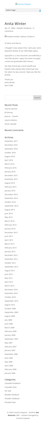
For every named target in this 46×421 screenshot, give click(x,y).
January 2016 (10, 171)
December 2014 (11, 194)
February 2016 (10, 168)
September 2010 (11, 301)
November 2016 (11, 149)
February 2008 (10, 331)
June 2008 (9, 324)
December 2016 (11, 145)
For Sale (8, 391)
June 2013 (9, 236)
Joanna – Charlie (11, 116)
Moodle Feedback (24, 28)
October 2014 (10, 202)
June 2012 (9, 274)
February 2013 (10, 247)
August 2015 (10, 183)
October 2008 (10, 308)
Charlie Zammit (11, 109)
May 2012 (9, 278)
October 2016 (10, 152)
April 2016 (9, 160)
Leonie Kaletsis (11, 120)
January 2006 (10, 373)
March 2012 (9, 286)
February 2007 (10, 346)
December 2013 (11, 232)
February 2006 (10, 369)
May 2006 (9, 362)
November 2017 (11, 141)
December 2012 (11, 255)
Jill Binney (9, 112)
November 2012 (11, 259)
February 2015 (10, 187)
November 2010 (11, 293)
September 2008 (11, 312)
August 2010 (10, 305)
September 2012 (11, 267)
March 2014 (9, 221)
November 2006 (11, 354)
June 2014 (9, 213)
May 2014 (9, 217)
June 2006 (9, 358)
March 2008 (9, 327)
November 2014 (11, 198)
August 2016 (10, 156)
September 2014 (11, 206)
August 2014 (10, 209)
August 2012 (10, 270)
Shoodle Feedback (12, 398)
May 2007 (9, 343)
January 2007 (10, 350)
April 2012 (9, 282)
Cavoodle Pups (11, 387)
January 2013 (10, 251)
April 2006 (9, 365)
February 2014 (10, 225)
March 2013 (9, 244)
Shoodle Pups (10, 402)
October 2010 (10, 297)
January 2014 (10, 228)
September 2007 (11, 339)
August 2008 (10, 316)
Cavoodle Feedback (12, 383)
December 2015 (11, 175)
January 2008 (10, 335)
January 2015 (10, 190)
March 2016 (9, 164)
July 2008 (8, 320)
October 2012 (10, 263)
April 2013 (9, 240)
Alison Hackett (10, 124)
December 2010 (11, 289)
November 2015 (11, 179)
